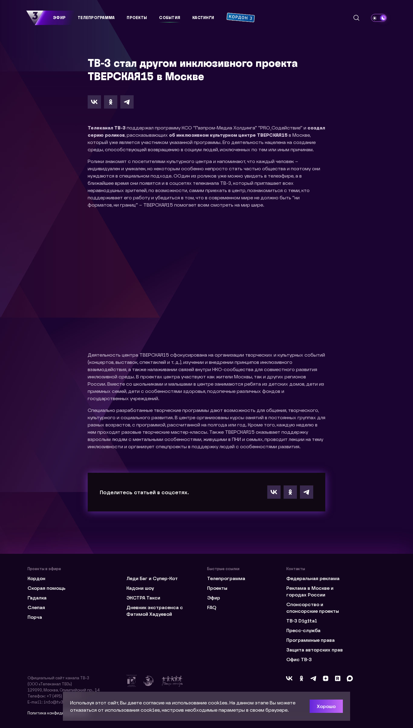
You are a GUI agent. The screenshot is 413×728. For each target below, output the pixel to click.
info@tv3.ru (56, 701)
